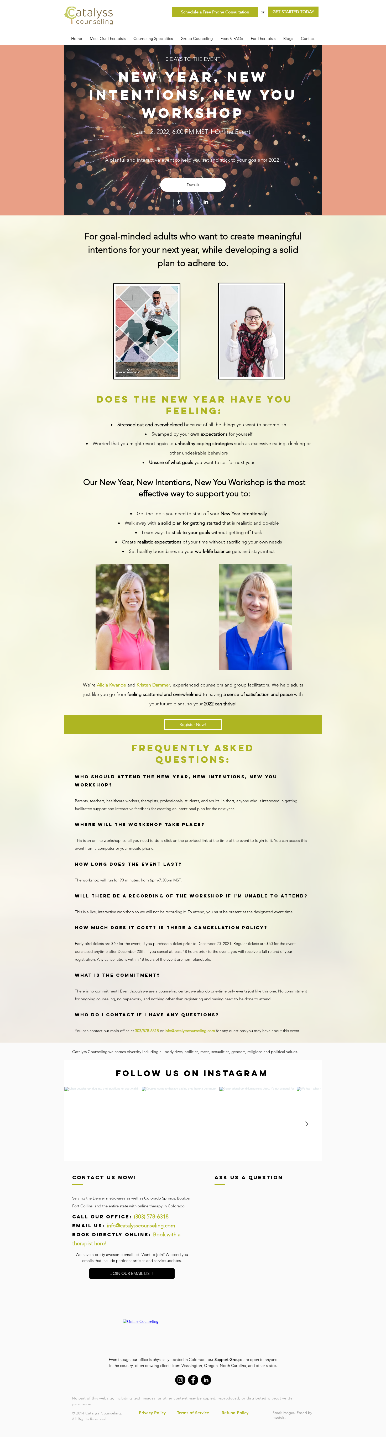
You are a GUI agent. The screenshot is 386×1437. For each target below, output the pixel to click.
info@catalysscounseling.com (190, 1030)
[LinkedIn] (206, 1380)
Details (193, 184)
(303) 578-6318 (151, 1216)
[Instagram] (180, 1380)
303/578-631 (146, 1030)
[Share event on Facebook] (179, 202)
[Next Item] (306, 1124)
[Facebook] (193, 1380)
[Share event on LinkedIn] (206, 202)
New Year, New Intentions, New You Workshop (196, 94)
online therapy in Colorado (161, 1205)
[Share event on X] (191, 202)
